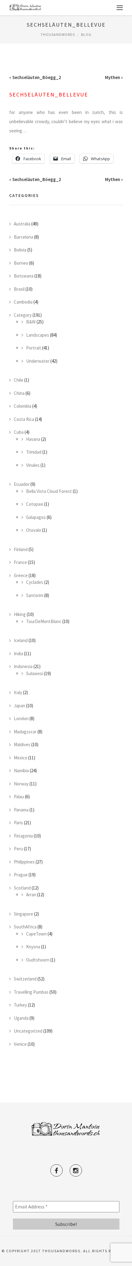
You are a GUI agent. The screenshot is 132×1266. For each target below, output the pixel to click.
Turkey (20, 1005)
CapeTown (36, 934)
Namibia (21, 770)
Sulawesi (34, 673)
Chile (18, 380)
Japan (19, 706)
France (20, 562)
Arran (31, 895)
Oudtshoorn (37, 960)
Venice (20, 1044)
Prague (21, 875)
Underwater (37, 361)
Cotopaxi (34, 504)
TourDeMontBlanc (43, 621)
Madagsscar (25, 732)
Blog (86, 34)
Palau (19, 796)
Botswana (23, 276)
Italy (18, 692)
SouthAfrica (25, 927)
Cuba (19, 432)
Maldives (22, 744)
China (19, 393)
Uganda (21, 1018)
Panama (21, 810)
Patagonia (23, 836)
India (18, 653)
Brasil (19, 289)
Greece (21, 575)
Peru (18, 849)
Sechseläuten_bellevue (48, 94)
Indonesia (23, 666)
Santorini (34, 595)
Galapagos (36, 517)
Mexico (20, 758)
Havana (33, 439)
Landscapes (37, 335)
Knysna (33, 947)
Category (23, 315)
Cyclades (34, 582)
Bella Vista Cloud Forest (49, 491)
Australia (22, 224)
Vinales (33, 465)
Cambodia (23, 302)
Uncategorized (28, 1031)
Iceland (21, 640)
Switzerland (25, 979)
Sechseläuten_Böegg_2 (36, 77)
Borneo (21, 263)
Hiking (20, 614)
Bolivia (20, 250)
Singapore (23, 914)
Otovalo (33, 530)
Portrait (33, 348)
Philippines (24, 862)
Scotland (22, 888)
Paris (18, 823)
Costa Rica (24, 419)
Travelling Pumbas (31, 992)
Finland (21, 549)
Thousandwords (58, 34)
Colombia (22, 406)
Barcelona (23, 237)
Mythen (112, 77)
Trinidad (33, 452)
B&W (31, 322)
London (21, 718)
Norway (21, 784)
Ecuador (21, 484)
